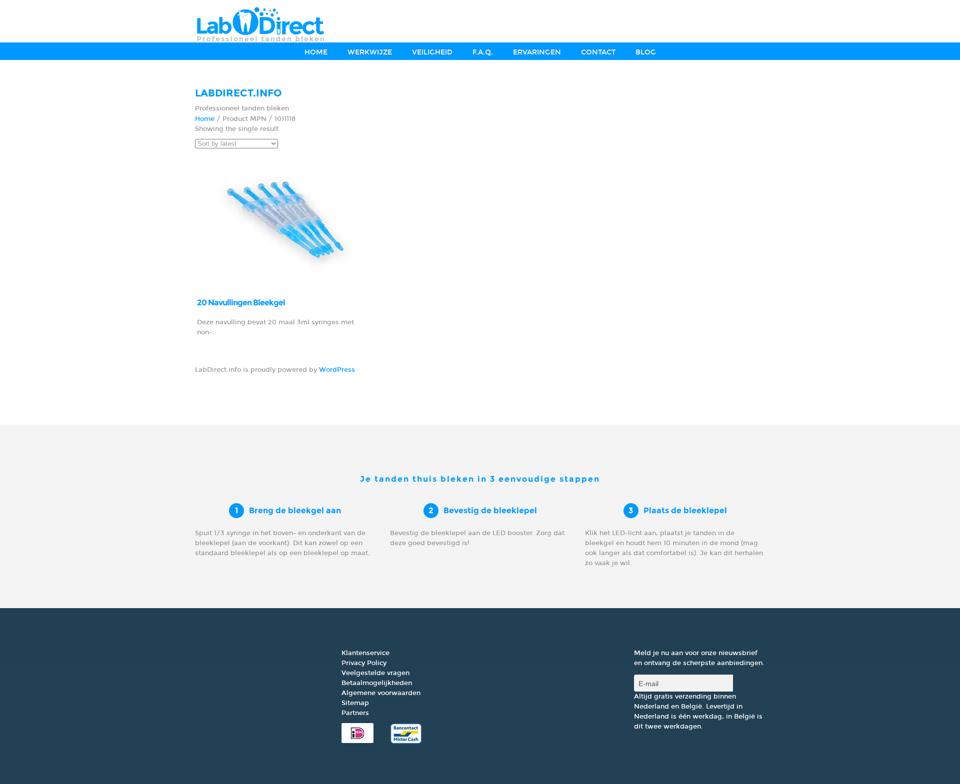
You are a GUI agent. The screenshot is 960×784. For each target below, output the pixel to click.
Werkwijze (370, 52)
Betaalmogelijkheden (377, 683)
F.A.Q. (482, 52)
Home (316, 52)
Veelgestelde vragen (376, 673)
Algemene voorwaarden (381, 693)
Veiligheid (432, 52)
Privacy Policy (364, 663)
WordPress (337, 370)
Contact (598, 52)
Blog (646, 52)
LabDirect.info (238, 93)
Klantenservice (366, 653)
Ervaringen (537, 52)
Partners (355, 713)
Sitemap (355, 703)
